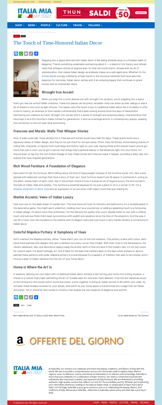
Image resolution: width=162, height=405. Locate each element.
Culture (22, 32)
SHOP (18, 25)
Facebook (57, 2)
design (29, 305)
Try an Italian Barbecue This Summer (133, 315)
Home (15, 32)
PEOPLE (45, 25)
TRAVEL (77, 25)
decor (23, 305)
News (23, 36)
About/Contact (45, 2)
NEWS (31, 25)
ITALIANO (94, 25)
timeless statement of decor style (31, 189)
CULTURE (61, 25)
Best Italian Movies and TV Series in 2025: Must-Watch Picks (38, 315)
